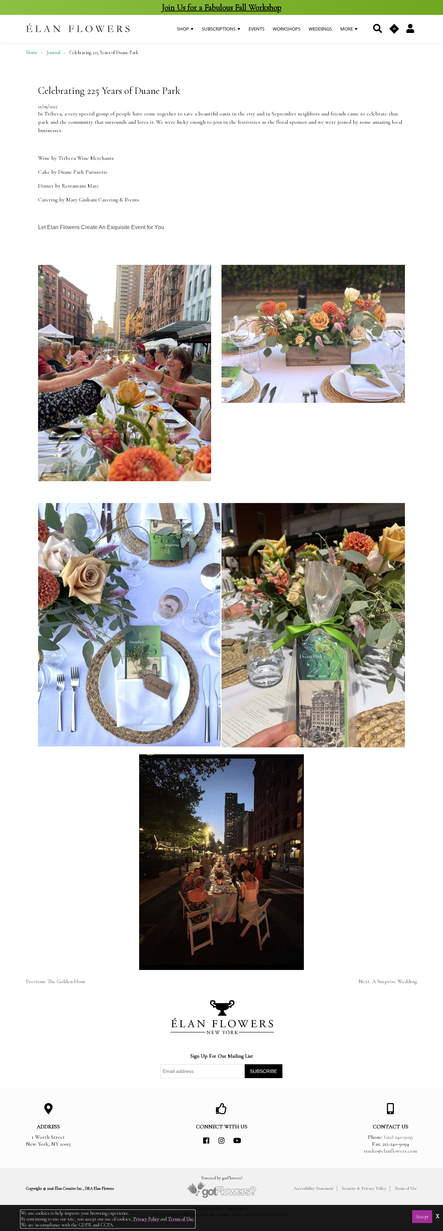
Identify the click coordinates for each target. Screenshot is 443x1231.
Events (256, 29)
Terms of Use (406, 1188)
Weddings (320, 29)
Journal (53, 52)
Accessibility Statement (313, 1188)
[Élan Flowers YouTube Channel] (236, 1141)
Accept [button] (422, 1217)
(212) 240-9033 (398, 1137)
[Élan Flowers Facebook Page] (206, 1141)
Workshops (286, 29)
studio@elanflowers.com (390, 1150)
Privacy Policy (146, 1219)
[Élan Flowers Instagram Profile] (221, 1141)
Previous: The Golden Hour (55, 981)
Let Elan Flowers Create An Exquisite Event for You (101, 227)
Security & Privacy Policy (364, 1188)
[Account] (410, 28)
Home (32, 52)
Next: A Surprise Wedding (388, 981)
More (347, 29)
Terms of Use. (181, 1219)
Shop (183, 29)
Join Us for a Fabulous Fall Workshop (221, 7)
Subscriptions (219, 29)
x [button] (438, 1215)
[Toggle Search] (377, 29)
